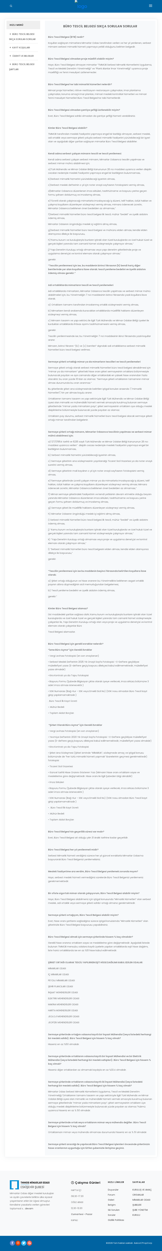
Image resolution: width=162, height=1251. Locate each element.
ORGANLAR (138, 1194)
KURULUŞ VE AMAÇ (142, 1189)
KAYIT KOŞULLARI (21, 47)
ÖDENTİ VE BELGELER (23, 55)
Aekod (137, 1243)
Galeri (111, 1199)
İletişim (112, 1204)
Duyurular (113, 1189)
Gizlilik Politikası (116, 1220)
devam (29, 1208)
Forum (111, 1194)
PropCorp (147, 1243)
